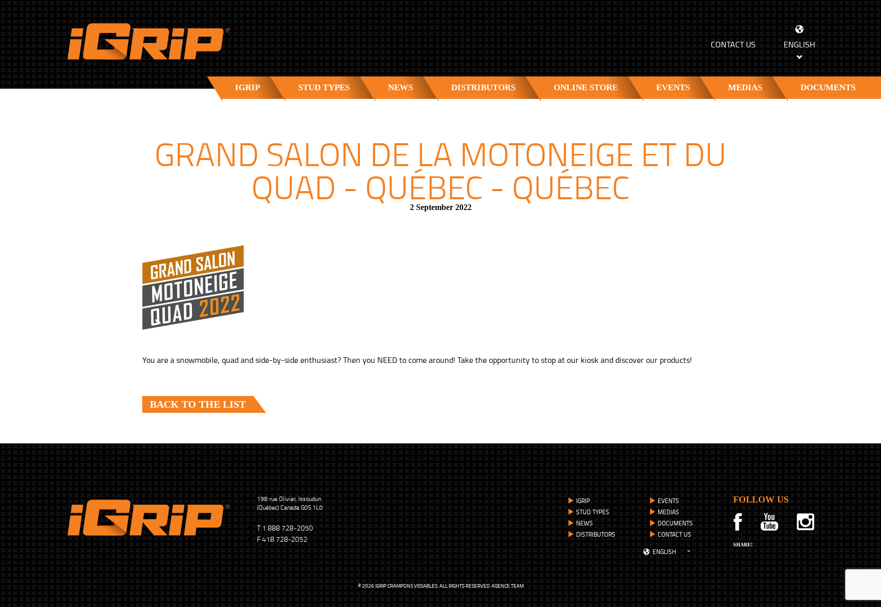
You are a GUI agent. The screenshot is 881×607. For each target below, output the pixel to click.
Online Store (586, 87)
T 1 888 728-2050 (285, 528)
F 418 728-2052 (282, 539)
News (400, 87)
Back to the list (198, 404)
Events (673, 87)
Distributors (483, 87)
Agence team (507, 585)
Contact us (733, 44)
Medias (745, 87)
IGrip (247, 87)
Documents (828, 87)
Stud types (324, 87)
